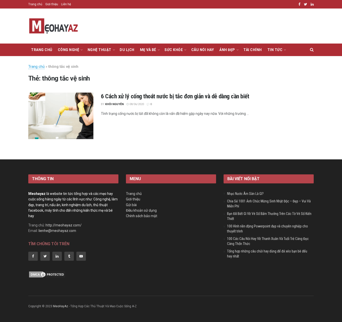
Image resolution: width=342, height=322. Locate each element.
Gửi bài (131, 205)
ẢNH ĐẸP (227, 50)
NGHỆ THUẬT (99, 50)
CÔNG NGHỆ (68, 50)
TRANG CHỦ (41, 50)
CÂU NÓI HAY (202, 50)
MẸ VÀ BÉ (148, 50)
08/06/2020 (136, 104)
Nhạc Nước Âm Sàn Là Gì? (245, 194)
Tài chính (252, 50)
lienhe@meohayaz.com (57, 231)
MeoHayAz (60, 306)
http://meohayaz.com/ (64, 225)
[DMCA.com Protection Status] (47, 274)
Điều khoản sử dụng (141, 210)
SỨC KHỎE (173, 50)
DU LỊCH (127, 50)
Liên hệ (66, 4)
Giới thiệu (51, 4)
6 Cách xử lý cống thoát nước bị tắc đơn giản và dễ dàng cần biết (175, 96)
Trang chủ (35, 4)
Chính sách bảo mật (141, 216)
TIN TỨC (275, 50)
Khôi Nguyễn (114, 104)
